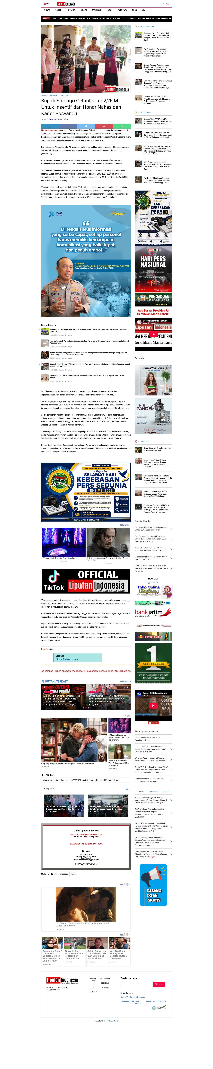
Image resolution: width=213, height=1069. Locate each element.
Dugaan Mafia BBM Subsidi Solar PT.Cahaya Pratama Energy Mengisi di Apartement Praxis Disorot (158, 121)
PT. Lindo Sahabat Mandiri (110, 1021)
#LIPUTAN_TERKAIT (54, 681)
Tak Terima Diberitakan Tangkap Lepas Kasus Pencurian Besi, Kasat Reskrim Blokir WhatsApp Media (157, 180)
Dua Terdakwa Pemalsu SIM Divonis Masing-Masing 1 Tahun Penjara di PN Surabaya (107, 701)
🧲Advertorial (141, 441)
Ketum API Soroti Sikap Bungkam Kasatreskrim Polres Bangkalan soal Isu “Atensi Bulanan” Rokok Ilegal (158, 135)
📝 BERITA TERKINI (144, 26)
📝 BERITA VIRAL (143, 112)
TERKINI (58, 10)
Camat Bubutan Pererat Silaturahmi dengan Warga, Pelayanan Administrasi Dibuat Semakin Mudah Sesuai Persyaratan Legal (90, 365)
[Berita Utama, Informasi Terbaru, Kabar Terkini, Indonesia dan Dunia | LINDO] (65, 4)
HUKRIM (83, 10)
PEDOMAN (105, 983)
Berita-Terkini (66, 95)
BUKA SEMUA (125, 681)
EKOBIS (109, 10)
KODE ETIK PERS (94, 979)
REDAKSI (93, 991)
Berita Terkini (48, 695)
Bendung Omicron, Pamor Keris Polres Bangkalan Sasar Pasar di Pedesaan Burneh (108, 809)
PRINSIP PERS (105, 979)
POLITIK (71, 10)
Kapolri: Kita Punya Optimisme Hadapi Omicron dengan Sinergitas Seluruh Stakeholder (62, 809)
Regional (53, 95)
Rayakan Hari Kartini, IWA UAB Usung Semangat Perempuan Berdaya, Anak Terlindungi (155, 494)
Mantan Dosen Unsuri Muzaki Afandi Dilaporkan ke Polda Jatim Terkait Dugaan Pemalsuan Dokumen (87, 377)
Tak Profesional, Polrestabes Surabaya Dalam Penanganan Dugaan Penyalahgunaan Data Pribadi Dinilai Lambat (89, 342)
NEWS (47, 10)
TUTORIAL (105, 987)
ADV (143, 10)
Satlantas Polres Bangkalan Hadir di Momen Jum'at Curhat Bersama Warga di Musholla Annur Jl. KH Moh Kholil (89, 330)
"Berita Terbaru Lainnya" (67, 659)
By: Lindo (44, 119)
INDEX (134, 10)
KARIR (93, 987)
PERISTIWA (122, 10)
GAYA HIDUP (97, 10)
